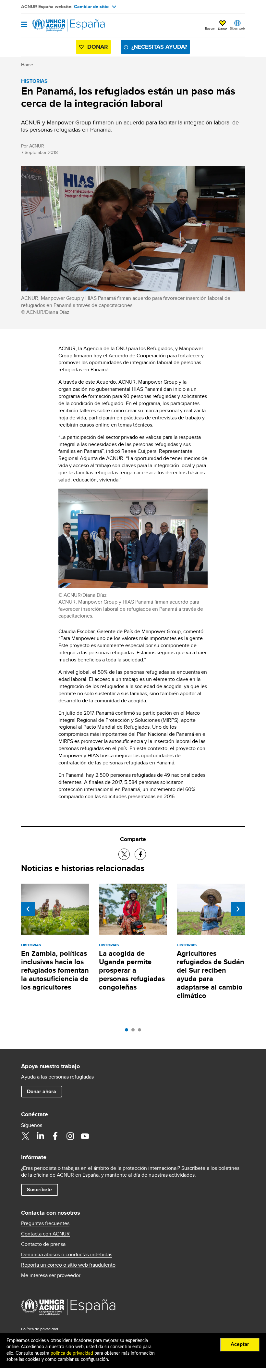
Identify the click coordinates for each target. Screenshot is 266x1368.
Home (27, 64)
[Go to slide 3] (141, 1031)
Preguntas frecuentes (45, 1223)
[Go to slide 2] (134, 1031)
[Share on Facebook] (140, 854)
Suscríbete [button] (39, 1189)
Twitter (25, 1136)
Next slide (238, 909)
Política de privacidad (39, 1329)
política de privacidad (72, 1353)
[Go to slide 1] (128, 1031)
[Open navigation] (24, 25)
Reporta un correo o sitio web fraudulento (68, 1265)
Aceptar (240, 1344)
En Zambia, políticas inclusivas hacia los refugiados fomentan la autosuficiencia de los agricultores (55, 970)
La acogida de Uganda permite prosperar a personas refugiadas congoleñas (132, 970)
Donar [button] (222, 28)
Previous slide (28, 909)
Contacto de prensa (43, 1244)
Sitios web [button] (237, 28)
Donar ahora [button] (41, 1091)
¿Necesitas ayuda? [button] (159, 47)
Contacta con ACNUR (45, 1233)
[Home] (54, 25)
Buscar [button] (210, 28)
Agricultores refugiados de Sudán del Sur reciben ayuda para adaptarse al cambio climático (210, 974)
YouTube (85, 1136)
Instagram (70, 1136)
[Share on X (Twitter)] (124, 854)
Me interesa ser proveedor (50, 1275)
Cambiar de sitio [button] (91, 6)
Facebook (55, 1136)
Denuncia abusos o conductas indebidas (66, 1254)
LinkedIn (40, 1136)
